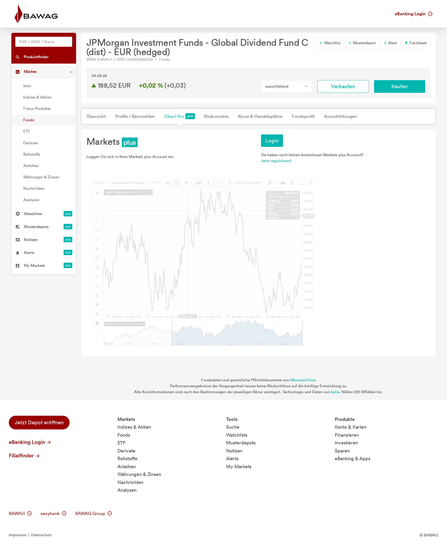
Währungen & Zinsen (41, 177)
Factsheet (417, 43)
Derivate (30, 143)
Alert (392, 43)
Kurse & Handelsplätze (260, 116)
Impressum (18, 535)
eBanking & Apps (352, 458)
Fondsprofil (303, 116)
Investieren (346, 442)
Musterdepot (364, 43)
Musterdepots (241, 442)
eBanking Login (411, 13)
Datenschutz (41, 535)
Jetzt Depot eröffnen (39, 422)
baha (335, 392)
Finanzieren (347, 435)
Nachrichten (33, 188)
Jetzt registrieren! (276, 160)
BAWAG (17, 513)
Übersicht (96, 116)
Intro (27, 86)
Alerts (232, 458)
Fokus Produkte (37, 108)
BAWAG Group (90, 513)
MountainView (302, 380)
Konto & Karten (351, 427)
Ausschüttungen (340, 116)
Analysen (31, 200)
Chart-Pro (174, 116)
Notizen (234, 450)
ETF (26, 131)
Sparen (342, 450)
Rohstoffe (31, 154)
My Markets (238, 466)
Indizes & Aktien (37, 97)
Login (272, 141)
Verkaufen (343, 86)
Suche (232, 427)
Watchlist (331, 43)
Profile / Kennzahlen (135, 116)
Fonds (28, 120)
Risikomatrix (216, 116)
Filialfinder (22, 455)
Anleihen (31, 165)
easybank (51, 513)
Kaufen (399, 86)
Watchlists (236, 435)
